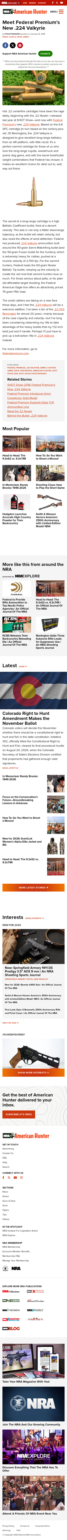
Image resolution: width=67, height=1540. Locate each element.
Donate (42, 2)
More (22, 666)
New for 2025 (9, 1022)
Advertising (8, 1148)
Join (25, 2)
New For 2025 (11, 925)
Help (4, 1162)
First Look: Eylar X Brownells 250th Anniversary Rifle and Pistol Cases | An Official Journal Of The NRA (32, 1011)
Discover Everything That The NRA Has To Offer (30, 1469)
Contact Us (7, 1153)
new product (41, 979)
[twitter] (12, 44)
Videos (5, 1219)
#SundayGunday (13, 1034)
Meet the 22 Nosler (19, 411)
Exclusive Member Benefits (16, 1251)
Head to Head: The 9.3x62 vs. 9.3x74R (20, 860)
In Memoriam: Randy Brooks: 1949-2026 (20, 777)
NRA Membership (11, 1247)
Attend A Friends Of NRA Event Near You (29, 1513)
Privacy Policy (8, 1526)
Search (5, 1167)
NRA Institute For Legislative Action (20, 1230)
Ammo (26, 36)
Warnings (6, 1530)
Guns (5, 1205)
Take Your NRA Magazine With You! (26, 1381)
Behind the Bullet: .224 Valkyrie (27, 416)
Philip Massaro (39, 373)
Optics (5, 1210)
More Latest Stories (42, 887)
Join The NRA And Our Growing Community (31, 1424)
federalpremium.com (15, 353)
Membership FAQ (11, 1256)
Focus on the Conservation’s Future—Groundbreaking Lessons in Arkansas (20, 800)
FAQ (4, 1158)
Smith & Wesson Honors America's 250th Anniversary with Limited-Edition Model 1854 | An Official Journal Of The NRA (33, 999)
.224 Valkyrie (31, 124)
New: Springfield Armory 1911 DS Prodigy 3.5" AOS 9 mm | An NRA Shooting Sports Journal (29, 971)
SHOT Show (24, 373)
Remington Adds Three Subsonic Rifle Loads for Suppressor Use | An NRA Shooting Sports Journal (50, 642)
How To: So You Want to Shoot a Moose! (21, 819)
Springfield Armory (15, 979)
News (5, 36)
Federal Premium (16, 367)
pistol (30, 979)
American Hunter (42, 370)
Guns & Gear (15, 36)
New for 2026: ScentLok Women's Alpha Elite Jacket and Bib (22, 842)
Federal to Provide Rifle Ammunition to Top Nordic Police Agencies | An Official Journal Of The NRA (15, 606)
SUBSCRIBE (19, 1114)
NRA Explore (8, 1235)
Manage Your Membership (15, 1260)
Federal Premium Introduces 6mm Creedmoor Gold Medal (29, 396)
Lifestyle (13, 768)
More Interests (33, 918)
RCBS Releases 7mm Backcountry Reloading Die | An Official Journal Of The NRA (16, 640)
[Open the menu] (61, 11)
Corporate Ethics (42, 1526)
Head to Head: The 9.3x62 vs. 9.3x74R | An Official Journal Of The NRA (49, 604)
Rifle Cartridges (23, 370)
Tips (4, 1214)
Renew (32, 2)
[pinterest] (20, 44)
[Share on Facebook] (5, 44)
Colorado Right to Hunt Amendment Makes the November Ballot (25, 718)
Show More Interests (41, 1072)
